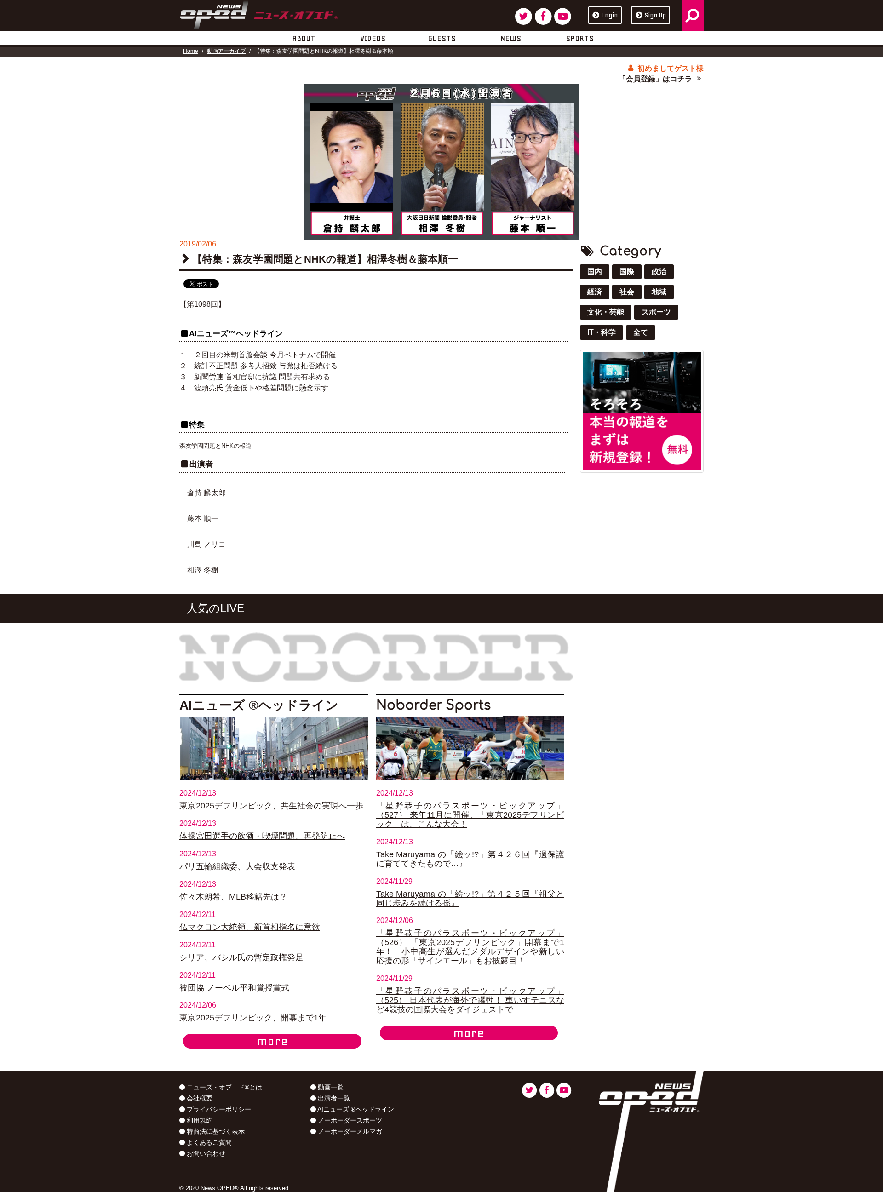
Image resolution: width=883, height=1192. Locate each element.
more (272, 1041)
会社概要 (198, 1098)
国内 (594, 271)
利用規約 (198, 1120)
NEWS (510, 38)
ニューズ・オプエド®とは (223, 1087)
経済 (594, 292)
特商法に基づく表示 (215, 1131)
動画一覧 (330, 1087)
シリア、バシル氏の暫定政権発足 (241, 957)
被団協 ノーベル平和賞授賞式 (234, 987)
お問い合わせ (205, 1153)
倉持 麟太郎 (206, 493)
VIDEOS (372, 38)
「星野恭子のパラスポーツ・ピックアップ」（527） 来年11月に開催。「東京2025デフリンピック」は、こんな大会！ (470, 815)
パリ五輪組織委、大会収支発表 (237, 866)
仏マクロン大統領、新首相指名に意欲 (249, 927)
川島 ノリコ (206, 544)
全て (640, 332)
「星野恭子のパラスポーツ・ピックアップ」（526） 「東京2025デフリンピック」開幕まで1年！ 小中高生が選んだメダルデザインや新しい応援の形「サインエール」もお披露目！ (470, 946)
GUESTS (442, 38)
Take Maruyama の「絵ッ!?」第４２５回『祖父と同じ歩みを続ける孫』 (470, 898)
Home (190, 51)
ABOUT (303, 38)
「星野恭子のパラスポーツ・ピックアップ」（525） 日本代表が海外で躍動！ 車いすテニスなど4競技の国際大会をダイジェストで (470, 1000)
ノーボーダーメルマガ (349, 1131)
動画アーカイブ (226, 51)
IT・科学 (601, 332)
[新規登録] (642, 411)
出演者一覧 (333, 1098)
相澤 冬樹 (202, 570)
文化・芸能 (605, 312)
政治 (659, 271)
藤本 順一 (202, 518)
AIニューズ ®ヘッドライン (355, 1109)
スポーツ (656, 312)
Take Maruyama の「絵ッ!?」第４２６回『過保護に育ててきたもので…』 (470, 859)
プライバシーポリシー (218, 1109)
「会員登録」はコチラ (656, 79)
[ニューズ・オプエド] (258, 13)
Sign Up (655, 15)
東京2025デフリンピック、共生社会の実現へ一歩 (271, 805)
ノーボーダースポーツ (349, 1120)
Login (609, 15)
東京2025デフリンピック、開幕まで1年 (253, 1017)
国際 (626, 271)
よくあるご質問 (208, 1142)
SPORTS (580, 38)
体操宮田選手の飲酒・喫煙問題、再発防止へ (262, 836)
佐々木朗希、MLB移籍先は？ (233, 896)
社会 (626, 292)
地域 (659, 292)
